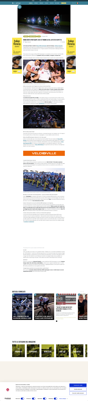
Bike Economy (57, 3)
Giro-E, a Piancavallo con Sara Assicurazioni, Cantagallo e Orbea (22, 317)
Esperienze (36, 3)
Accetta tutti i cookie (78, 385)
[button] (73, 3)
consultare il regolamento (29, 221)
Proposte (30, 3)
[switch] (33, 399)
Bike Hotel (52, 3)
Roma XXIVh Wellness (39, 144)
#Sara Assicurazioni (72, 317)
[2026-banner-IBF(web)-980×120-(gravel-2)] (44, 282)
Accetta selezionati (78, 389)
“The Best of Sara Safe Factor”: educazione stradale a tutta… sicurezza (64, 309)
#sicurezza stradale (59, 318)
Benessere (41, 3)
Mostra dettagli (62, 398)
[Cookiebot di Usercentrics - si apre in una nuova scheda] (8, 399)
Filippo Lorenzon (28, 42)
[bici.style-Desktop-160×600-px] (17, 55)
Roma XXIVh (26, 36)
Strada (14, 314)
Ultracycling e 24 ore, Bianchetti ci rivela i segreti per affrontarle (44, 317)
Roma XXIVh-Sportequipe (42, 45)
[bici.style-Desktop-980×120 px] (44, 334)
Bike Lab (46, 3)
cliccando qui (41, 103)
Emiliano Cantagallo (33, 36)
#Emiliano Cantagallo (60, 317)
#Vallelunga (66, 317)
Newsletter (64, 3)
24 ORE (39, 36)
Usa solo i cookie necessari (78, 393)
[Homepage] (16, 3)
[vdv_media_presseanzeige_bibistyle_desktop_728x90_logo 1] (44, 153)
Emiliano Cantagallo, (59, 45)
